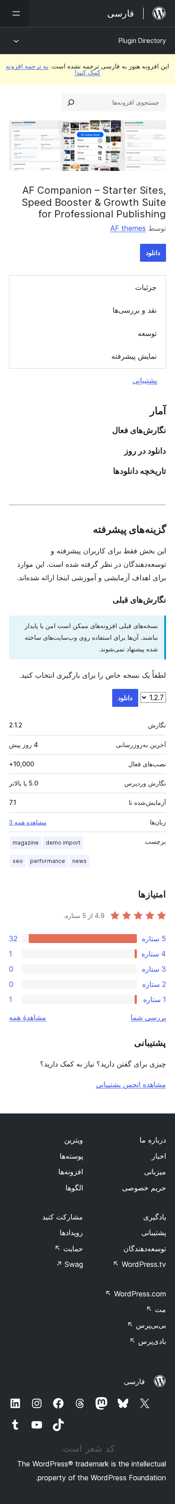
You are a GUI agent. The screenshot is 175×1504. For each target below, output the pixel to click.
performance (47, 861)
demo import (63, 842)
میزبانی (155, 1171)
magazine (26, 842)
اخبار (159, 1155)
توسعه (147, 333)
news (79, 861)
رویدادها (71, 1232)
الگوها (74, 1187)
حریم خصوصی (144, 1187)
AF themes (128, 228)
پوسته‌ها (71, 1155)
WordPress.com (135, 1293)
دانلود (153, 252)
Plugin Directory (142, 40)
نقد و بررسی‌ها (135, 310)
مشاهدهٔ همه (27, 1017)
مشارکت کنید (62, 1216)
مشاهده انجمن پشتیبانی (131, 1084)
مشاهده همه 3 (28, 822)
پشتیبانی (144, 380)
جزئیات (146, 287)
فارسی (134, 1381)
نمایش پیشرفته (134, 356)
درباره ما (153, 1139)
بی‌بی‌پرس (146, 1325)
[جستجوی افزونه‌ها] (71, 102)
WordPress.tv (139, 1264)
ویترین (73, 1139)
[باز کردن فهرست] (14, 13)
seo (18, 861)
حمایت (68, 1248)
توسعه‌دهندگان (144, 1248)
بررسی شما (148, 1017)
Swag (69, 1264)
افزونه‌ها (70, 1171)
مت (156, 1309)
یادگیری (154, 1216)
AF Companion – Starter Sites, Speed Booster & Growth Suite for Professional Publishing (94, 202)
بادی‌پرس (147, 1341)
